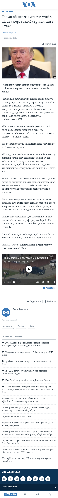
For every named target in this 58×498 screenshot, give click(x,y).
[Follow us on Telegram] (29, 478)
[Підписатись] (47, 478)
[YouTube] (25, 494)
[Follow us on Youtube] (16, 478)
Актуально (8, 12)
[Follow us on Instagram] (22, 478)
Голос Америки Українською (20, 262)
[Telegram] (37, 494)
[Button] (49, 44)
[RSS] (35, 478)
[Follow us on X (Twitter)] (10, 478)
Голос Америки (9, 33)
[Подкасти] (41, 478)
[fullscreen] (53, 282)
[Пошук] (50, 494)
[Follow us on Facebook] (4, 478)
